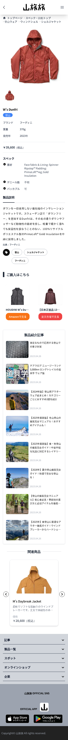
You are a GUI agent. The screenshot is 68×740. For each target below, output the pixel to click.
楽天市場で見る (50, 316)
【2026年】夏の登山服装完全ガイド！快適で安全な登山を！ (45, 473)
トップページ (14, 18)
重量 (5, 129)
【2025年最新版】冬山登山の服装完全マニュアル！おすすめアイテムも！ (45, 421)
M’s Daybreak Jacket (27, 601)
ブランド (8, 122)
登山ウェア (11, 21)
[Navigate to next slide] (62, 594)
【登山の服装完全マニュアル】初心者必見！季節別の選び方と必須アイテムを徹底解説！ (45, 499)
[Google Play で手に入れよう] (48, 718)
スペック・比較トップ (38, 18)
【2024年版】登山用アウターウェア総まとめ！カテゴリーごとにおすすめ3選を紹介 (45, 395)
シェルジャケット (51, 21)
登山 (17, 252)
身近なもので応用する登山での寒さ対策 (45, 344)
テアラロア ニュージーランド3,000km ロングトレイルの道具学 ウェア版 (45, 369)
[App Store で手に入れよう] (17, 718)
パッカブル (13, 189)
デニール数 (13, 182)
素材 (9, 164)
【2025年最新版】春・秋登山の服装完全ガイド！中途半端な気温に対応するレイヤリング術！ (45, 447)
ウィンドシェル (29, 21)
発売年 (7, 136)
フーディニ (20, 260)
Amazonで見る (17, 316)
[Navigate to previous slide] (6, 594)
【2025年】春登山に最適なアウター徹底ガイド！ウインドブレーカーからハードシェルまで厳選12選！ (45, 525)
